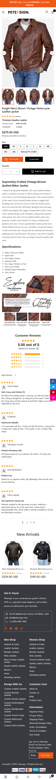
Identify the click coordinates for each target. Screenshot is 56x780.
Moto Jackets (10, 656)
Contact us (34, 693)
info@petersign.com (18, 618)
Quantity (5, 166)
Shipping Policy (36, 719)
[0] (52, 12)
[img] (7, 382)
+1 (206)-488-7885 (17, 621)
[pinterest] (53, 392)
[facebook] (53, 382)
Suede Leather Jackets (14, 666)
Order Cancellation (38, 727)
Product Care (35, 700)
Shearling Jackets (12, 677)
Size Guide (34, 735)
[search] (3, 12)
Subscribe (45, 755)
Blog (31, 696)
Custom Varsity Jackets (15, 699)
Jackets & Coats (11, 644)
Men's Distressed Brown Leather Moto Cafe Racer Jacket (24, 569)
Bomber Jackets (11, 652)
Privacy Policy (35, 716)
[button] (16, 354)
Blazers (7, 670)
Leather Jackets (11, 648)
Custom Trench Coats (14, 715)
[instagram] (53, 398)
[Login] (46, 12)
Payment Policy (36, 712)
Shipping (5, 135)
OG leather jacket (42, 204)
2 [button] (27, 522)
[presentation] (4, 53)
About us (33, 689)
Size (4, 142)
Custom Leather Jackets (15, 689)
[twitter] (53, 387)
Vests (6, 674)
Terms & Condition (37, 731)
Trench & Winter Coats (39, 660)
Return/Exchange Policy (40, 723)
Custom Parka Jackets (14, 725)
